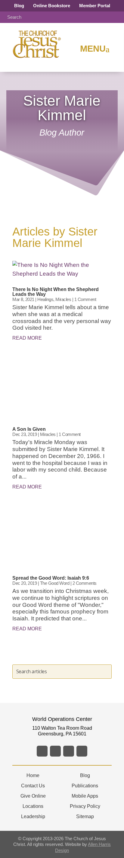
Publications (85, 785)
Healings (45, 299)
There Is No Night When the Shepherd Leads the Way (55, 292)
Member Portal (94, 5)
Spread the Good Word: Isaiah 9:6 (50, 578)
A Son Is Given (29, 429)
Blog (19, 5)
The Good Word (55, 583)
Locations (33, 806)
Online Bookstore (51, 5)
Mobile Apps (85, 796)
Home (32, 775)
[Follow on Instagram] (68, 751)
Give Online (33, 796)
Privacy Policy (85, 806)
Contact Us (33, 785)
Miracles (63, 299)
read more (27, 338)
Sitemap (85, 816)
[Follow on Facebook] (42, 751)
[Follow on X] (55, 751)
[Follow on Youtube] (81, 751)
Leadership (33, 816)
